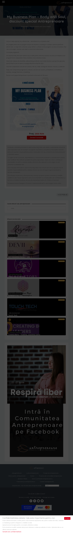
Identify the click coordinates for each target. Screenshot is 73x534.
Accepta (67, 518)
